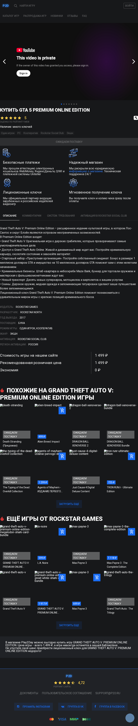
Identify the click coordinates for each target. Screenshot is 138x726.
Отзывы (72, 15)
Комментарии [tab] (31, 215)
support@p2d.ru (107, 693)
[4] (69, 104)
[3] (66, 104)
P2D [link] (6, 6)
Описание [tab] (10, 215)
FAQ (84, 15)
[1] (61, 104)
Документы (29, 693)
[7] (76, 104)
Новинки (57, 15)
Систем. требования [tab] (61, 215)
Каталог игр (11, 15)
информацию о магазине (86, 171)
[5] (71, 104)
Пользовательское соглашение (67, 693)
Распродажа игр (34, 15)
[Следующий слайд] (133, 61)
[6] (74, 104)
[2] (64, 104)
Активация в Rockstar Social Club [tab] (103, 215)
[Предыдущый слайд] (4, 61)
